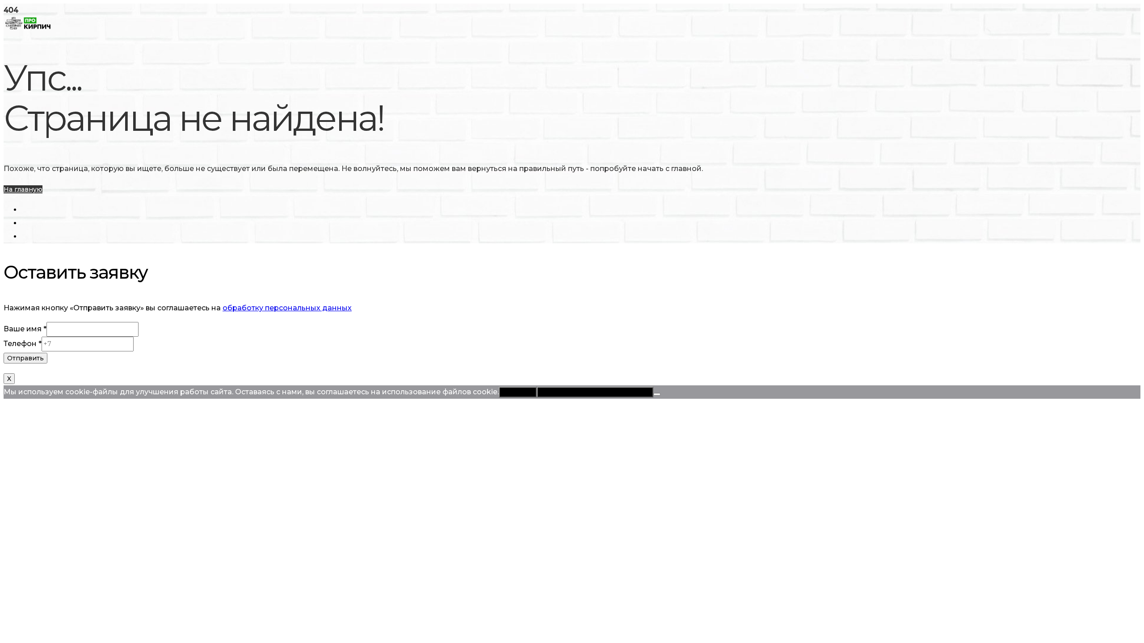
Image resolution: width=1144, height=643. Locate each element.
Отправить (25, 358)
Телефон (23, 343)
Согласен (517, 392)
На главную (23, 189)
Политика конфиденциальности (595, 392)
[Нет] (656, 394)
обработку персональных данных (287, 308)
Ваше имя (25, 329)
